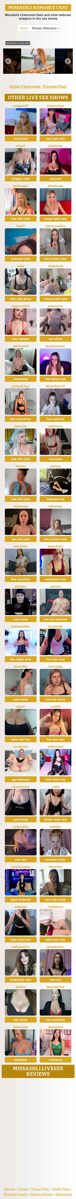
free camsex (20, 339)
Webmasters (63, 1194)
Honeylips (55, 666)
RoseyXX (55, 586)
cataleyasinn (55, 947)
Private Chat (55, 86)
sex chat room (55, 899)
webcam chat (20, 259)
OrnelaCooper (20, 866)
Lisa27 (20, 226)
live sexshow (20, 579)
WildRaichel (55, 746)
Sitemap (9, 1189)
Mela (20, 266)
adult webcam (21, 899)
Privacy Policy (40, 1189)
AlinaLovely (55, 186)
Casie (55, 786)
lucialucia (21, 746)
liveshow (55, 459)
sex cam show (20, 419)
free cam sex (55, 419)
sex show (55, 339)
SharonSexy (20, 786)
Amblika (55, 826)
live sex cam (55, 739)
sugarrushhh (20, 306)
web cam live (20, 739)
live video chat (20, 659)
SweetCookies (55, 226)
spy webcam (21, 779)
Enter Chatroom (25, 86)
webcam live (55, 499)
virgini (20, 146)
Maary (20, 706)
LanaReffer (20, 666)
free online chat (55, 259)
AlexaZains (55, 1027)
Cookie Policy (61, 1189)
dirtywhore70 (55, 386)
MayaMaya (20, 506)
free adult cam (55, 379)
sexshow (20, 1060)
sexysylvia (20, 826)
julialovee (55, 146)
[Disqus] (38, 1133)
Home (24, 28)
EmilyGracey (20, 947)
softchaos (55, 426)
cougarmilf (20, 106)
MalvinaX (20, 426)
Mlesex (21, 466)
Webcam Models (41, 1194)
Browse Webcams (44, 28)
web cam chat (55, 939)
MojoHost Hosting (15, 1194)
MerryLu (55, 466)
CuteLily (55, 706)
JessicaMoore (55, 346)
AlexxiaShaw (55, 987)
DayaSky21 (55, 546)
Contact (23, 1189)
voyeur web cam (55, 299)
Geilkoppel (20, 186)
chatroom (20, 138)
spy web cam (55, 138)
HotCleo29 (55, 626)
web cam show (20, 299)
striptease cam (55, 579)
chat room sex (55, 779)
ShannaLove (55, 106)
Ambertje (20, 907)
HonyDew (55, 866)
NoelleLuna (55, 907)
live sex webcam (55, 619)
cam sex (21, 859)
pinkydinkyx (21, 386)
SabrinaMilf (21, 346)
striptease (21, 379)
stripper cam (21, 178)
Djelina (21, 987)
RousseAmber (20, 626)
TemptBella (55, 266)
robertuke (55, 506)
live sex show (55, 699)
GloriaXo (21, 586)
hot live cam (20, 539)
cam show (20, 619)
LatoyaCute (20, 1027)
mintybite (20, 546)
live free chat (20, 218)
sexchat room (55, 859)
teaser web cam (55, 218)
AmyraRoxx (55, 306)
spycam (55, 178)
